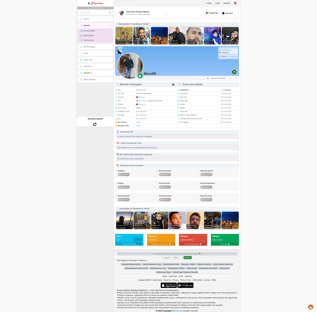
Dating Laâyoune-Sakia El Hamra (136, 268)
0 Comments (233, 56)
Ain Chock (142, 101)
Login (217, 3)
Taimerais (97, 3)
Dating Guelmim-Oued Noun (223, 264)
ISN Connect (177, 311)
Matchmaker (89, 35)
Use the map (89, 40)
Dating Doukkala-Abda (171, 264)
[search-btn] (110, 12)
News (164, 276)
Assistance (311, 307)
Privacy (176, 280)
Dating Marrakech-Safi (158, 268)
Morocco (142, 97)
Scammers (173, 276)
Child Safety (197, 280)
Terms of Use (185, 280)
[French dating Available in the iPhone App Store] (169, 284)
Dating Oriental (192, 268)
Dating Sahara (224, 268)
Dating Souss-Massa (164, 272)
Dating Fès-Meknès (204, 264)
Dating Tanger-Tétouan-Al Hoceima (185, 272)
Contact (207, 280)
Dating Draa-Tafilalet (188, 264)
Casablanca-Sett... (155, 100)
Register (227, 3)
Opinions (188, 276)
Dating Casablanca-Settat (152, 264)
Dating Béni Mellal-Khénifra (131, 264)
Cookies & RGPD (144, 280)
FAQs (214, 280)
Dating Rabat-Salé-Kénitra (208, 268)
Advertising (157, 280)
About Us (167, 280)
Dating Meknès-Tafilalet (176, 268)
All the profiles (89, 31)
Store (181, 276)
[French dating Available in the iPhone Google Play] (185, 284)
